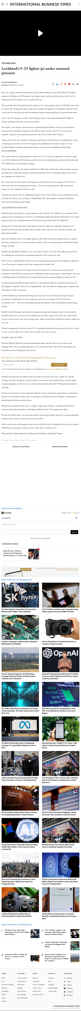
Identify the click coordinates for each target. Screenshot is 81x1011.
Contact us (36, 981)
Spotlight (20, 988)
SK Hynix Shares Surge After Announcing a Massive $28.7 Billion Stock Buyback (17, 932)
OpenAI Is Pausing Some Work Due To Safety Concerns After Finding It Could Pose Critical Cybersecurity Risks (60, 676)
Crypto (4, 998)
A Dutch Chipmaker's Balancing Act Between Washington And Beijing (56, 944)
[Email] (73, 84)
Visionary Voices (22, 978)
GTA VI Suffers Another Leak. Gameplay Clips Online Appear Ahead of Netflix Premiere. (55, 932)
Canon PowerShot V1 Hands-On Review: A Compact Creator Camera (16, 956)
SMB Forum (21, 984)
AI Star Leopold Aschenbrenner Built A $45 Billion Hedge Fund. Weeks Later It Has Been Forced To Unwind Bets (60, 881)
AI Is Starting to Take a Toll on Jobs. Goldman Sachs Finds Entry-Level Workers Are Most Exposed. (60, 780)
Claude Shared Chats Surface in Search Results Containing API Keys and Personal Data (59, 916)
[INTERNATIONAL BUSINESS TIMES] (40, 4)
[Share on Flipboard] (65, 84)
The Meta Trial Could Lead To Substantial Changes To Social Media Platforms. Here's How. (19, 745)
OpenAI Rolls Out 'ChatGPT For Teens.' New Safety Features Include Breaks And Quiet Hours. (59, 745)
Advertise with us (38, 994)
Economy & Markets (8, 984)
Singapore (51, 984)
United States (52, 991)
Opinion (4, 1001)
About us (35, 978)
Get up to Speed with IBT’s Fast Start (67, 568)
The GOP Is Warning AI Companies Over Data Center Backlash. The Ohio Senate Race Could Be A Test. (20, 711)
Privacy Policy (63, 369)
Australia (51, 978)
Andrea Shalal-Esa (10, 82)
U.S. (3, 981)
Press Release (21, 991)
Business (4, 988)
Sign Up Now (26, 569)
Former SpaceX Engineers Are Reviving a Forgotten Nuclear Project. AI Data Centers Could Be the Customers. (19, 676)
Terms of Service (51, 369)
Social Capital (21, 981)
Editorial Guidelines (60, 447)
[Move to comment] (77, 84)
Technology (5, 991)
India (49, 981)
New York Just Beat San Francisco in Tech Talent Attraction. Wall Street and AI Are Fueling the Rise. (18, 881)
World (3, 978)
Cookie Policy (37, 991)
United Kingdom (53, 988)
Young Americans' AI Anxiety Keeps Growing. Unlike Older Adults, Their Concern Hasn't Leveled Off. (20, 847)
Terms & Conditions (39, 984)
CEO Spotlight (21, 994)
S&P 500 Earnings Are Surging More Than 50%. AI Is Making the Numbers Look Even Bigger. (59, 711)
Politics (4, 994)
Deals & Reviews (22, 998)
